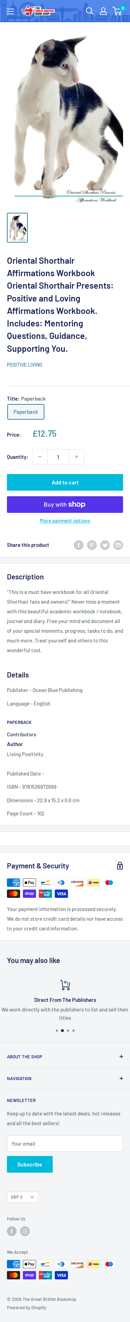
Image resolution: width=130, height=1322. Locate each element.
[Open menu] (10, 11)
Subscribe (29, 1164)
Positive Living (24, 365)
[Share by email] (118, 544)
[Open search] (90, 11)
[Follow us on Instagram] (25, 1231)
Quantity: (17, 457)
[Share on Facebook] (79, 544)
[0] (117, 11)
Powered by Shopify (26, 1307)
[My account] (103, 11)
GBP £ (17, 1197)
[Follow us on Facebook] (12, 1231)
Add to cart (65, 482)
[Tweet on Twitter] (105, 544)
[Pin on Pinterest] (92, 544)
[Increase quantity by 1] (76, 456)
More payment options (65, 520)
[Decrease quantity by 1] (40, 456)
